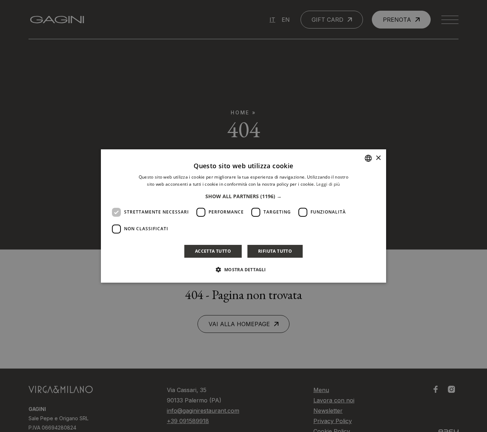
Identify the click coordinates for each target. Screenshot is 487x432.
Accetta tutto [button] (213, 251)
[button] (243, 196)
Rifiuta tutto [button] (275, 251)
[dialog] (243, 216)
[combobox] (368, 158)
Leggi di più (328, 184)
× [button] (378, 158)
